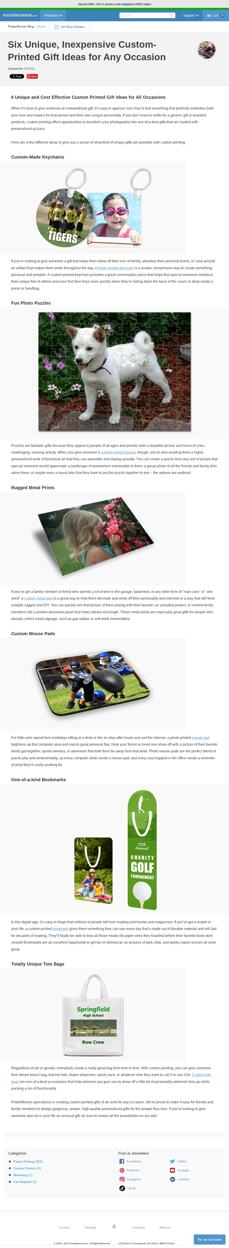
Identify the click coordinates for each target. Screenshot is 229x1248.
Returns (165, 1227)
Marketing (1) (22, 1175)
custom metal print (38, 598)
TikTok (131, 1188)
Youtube (183, 1170)
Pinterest (133, 1170)
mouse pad (201, 738)
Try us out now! (210, 1239)
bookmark (60, 929)
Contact (64, 1227)
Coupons (138, 1227)
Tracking (90, 1227)
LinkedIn (183, 1179)
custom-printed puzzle (118, 452)
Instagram (134, 1179)
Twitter (182, 1161)
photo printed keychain (116, 268)
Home (41, 26)
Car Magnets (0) (25, 1181)
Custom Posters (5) (27, 1168)
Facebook (134, 1161)
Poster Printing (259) (28, 1161)
